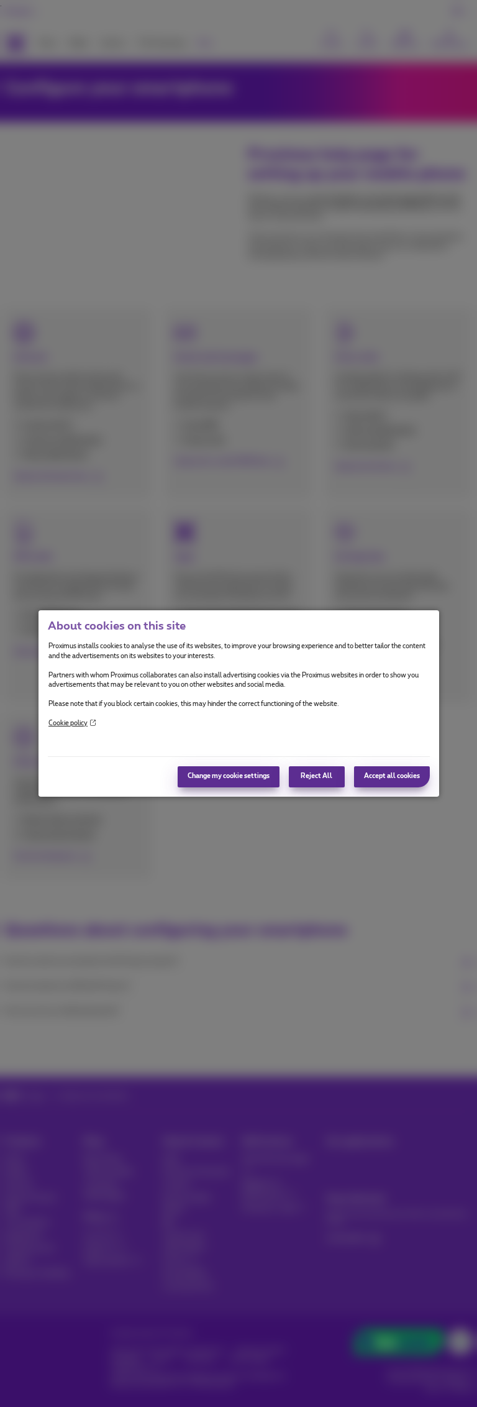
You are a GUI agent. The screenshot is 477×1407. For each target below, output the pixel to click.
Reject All (316, 776)
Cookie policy (68, 723)
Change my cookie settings (229, 776)
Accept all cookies (392, 776)
